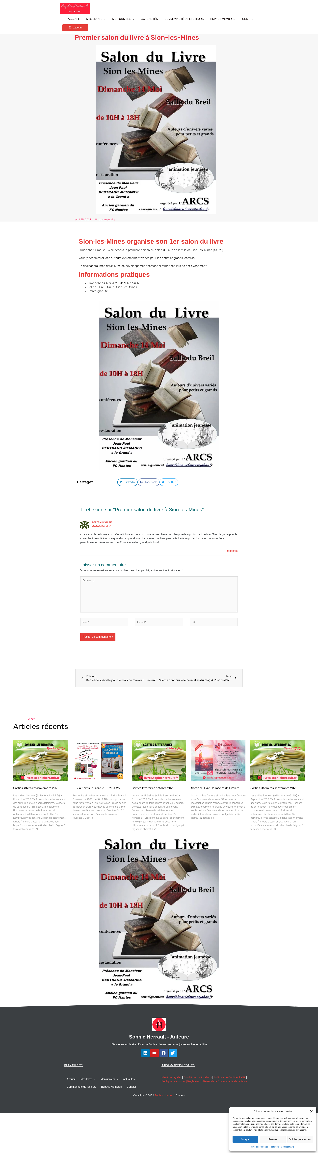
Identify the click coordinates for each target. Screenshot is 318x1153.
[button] (311, 1111)
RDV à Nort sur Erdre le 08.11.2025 (96, 788)
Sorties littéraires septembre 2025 (273, 788)
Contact (131, 1086)
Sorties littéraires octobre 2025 (153, 788)
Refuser (272, 1139)
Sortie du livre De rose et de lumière (215, 788)
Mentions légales (171, 1077)
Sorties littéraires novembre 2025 (36, 788)
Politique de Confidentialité (282, 1147)
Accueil (71, 1079)
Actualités (129, 1079)
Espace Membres (111, 1086)
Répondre (232, 550)
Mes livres (86, 1079)
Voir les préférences (300, 1139)
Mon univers (108, 1079)
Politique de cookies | (174, 1081)
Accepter (245, 1139)
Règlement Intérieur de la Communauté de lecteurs (217, 1081)
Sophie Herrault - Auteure (159, 1037)
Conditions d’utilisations (198, 1077)
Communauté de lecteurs (81, 1086)
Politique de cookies (259, 1147)
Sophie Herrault (164, 1095)
